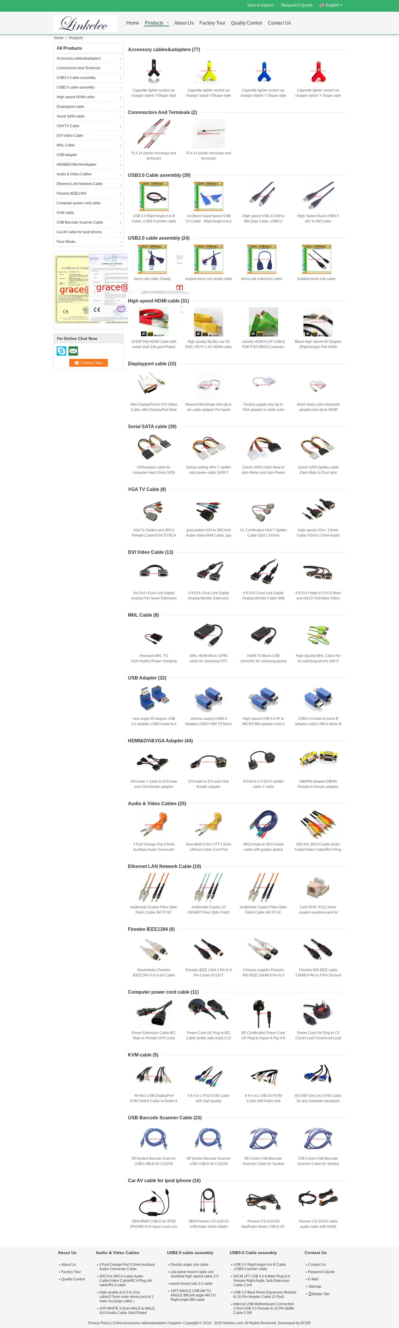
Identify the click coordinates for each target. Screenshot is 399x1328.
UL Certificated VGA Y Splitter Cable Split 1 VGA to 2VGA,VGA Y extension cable (263, 535)
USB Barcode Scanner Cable (80, 222)
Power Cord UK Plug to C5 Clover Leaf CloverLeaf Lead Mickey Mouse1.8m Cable (318, 1038)
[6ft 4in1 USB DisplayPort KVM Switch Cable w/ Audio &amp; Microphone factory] (153, 1076)
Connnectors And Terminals (78, 68)
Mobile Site (320, 1294)
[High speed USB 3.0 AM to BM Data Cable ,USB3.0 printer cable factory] (263, 196)
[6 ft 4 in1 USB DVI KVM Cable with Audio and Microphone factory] (263, 1076)
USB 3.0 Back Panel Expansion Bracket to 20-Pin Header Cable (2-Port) (264, 1294)
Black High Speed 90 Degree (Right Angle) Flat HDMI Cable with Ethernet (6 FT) (318, 347)
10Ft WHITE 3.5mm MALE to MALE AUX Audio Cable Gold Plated (127, 1310)
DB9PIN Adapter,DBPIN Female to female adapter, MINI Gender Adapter (318, 786)
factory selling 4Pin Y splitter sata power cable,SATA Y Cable (208, 472)
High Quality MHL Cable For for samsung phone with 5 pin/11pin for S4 (318, 661)
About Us (184, 23)
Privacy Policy (99, 1323)
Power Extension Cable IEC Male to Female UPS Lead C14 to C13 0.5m (154, 1038)
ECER (306, 1323)
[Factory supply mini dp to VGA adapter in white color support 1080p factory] (263, 385)
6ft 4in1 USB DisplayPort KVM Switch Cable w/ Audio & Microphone (153, 1101)
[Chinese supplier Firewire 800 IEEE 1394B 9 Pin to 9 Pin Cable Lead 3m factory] (263, 950)
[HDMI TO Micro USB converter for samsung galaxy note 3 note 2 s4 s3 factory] (263, 636)
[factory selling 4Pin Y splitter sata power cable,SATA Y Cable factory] (208, 447)
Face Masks (66, 242)
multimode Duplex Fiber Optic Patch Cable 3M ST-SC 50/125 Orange (263, 912)
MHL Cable (66, 145)
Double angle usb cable (190, 1265)
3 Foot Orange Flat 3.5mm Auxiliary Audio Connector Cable (153, 849)
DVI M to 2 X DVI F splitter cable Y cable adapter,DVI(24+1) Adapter (263, 786)
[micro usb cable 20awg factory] (152, 259)
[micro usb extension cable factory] (261, 259)
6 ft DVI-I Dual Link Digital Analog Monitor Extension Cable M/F (208, 598)
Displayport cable (70, 107)
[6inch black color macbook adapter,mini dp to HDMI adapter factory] (318, 385)
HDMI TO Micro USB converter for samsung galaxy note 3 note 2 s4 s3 (263, 661)
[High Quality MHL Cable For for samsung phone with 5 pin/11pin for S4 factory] (318, 636)
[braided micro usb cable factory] (316, 259)
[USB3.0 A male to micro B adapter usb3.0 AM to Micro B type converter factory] (318, 699)
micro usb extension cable (261, 279)
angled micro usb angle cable (208, 279)
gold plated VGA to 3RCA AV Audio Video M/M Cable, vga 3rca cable (208, 535)
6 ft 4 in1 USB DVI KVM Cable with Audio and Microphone (263, 1101)
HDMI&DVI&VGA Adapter (76, 164)
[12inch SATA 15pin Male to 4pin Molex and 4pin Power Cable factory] (263, 447)
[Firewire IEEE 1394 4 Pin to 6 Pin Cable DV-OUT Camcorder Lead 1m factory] (208, 950)
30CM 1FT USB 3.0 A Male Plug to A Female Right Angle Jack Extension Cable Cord (261, 1280)
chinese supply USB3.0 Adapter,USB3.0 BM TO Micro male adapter (208, 724)
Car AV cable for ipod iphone (79, 232)
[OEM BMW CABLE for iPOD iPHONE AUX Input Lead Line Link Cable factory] (153, 1201)
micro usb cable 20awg (152, 279)
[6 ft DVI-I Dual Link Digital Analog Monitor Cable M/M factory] (263, 573)
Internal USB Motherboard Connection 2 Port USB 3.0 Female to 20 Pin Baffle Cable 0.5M (263, 1308)
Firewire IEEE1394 (71, 193)
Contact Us (279, 23)
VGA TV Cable (68, 126)
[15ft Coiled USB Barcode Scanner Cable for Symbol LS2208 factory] (318, 1139)
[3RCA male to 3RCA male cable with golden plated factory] (263, 824)
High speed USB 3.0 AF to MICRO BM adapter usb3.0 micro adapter (263, 724)
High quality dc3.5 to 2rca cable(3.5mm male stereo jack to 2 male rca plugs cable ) (126, 1296)
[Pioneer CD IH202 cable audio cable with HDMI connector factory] (318, 1201)
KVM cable (65, 213)
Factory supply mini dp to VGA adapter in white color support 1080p (263, 409)
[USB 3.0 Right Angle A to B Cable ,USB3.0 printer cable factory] (153, 196)
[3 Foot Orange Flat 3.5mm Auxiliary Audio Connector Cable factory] (153, 824)
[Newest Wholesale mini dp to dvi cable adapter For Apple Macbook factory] (208, 385)
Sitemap (314, 1286)
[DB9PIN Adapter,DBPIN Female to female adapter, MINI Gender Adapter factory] (318, 762)
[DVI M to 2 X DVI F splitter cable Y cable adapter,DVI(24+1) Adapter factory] (263, 762)
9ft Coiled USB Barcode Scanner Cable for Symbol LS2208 (263, 1163)
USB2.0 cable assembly (76, 87)
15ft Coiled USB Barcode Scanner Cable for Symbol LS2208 (318, 1163)
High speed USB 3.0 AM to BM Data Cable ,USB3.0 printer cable (263, 221)
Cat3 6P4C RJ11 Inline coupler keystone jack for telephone (318, 912)
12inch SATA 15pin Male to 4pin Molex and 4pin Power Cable (263, 472)
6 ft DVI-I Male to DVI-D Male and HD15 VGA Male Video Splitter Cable (318, 598)
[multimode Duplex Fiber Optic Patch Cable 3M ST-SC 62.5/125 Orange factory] (153, 887)
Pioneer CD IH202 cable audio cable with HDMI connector (318, 1226)
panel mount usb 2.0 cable (192, 1284)
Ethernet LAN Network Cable (80, 184)
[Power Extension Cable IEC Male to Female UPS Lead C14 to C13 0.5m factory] (153, 1013)
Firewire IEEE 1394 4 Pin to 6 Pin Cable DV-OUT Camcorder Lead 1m (208, 975)
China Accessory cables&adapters (140, 1323)
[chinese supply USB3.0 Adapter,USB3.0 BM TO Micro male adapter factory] (208, 699)
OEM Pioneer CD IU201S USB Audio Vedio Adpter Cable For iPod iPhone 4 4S (208, 1226)
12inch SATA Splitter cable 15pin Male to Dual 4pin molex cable (318, 472)
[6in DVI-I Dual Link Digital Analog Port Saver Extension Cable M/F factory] (153, 573)
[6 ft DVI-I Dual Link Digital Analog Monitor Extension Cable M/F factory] (208, 573)
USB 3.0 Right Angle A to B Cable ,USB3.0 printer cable (259, 1267)
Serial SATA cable (71, 116)
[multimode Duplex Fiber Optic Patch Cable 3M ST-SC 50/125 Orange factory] (263, 887)
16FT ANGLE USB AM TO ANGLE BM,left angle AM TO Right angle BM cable (193, 1295)
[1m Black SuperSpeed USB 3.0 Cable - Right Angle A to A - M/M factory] (208, 196)
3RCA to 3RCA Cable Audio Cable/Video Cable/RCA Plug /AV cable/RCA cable (318, 849)
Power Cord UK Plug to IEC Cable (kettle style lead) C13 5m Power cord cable (208, 1038)
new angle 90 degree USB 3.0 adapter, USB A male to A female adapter (153, 724)
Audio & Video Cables (74, 174)
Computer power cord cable (79, 203)
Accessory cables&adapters (79, 58)
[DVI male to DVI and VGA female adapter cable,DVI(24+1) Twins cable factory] (208, 762)
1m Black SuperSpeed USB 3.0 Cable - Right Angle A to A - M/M (208, 221)
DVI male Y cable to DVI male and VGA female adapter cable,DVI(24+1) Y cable (154, 786)
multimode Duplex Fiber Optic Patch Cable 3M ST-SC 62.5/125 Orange (153, 912)
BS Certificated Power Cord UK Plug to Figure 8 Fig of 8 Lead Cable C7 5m (263, 1038)
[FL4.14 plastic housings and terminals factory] (153, 133)
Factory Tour (212, 23)
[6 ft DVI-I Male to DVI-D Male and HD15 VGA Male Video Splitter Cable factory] (318, 573)
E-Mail (313, 1279)
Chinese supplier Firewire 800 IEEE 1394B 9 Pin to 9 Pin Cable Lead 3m (263, 975)
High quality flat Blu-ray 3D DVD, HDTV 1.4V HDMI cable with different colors (208, 347)
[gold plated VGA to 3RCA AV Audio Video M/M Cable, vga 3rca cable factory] (208, 510)
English (332, 5)
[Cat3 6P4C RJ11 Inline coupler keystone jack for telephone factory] (318, 887)
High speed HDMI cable (76, 97)
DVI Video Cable (70, 136)
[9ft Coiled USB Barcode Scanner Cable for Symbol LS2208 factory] (263, 1139)
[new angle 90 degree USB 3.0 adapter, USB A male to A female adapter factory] (153, 699)
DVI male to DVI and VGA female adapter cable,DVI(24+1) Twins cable (208, 786)
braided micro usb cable (316, 279)
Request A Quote (297, 5)
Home (132, 23)
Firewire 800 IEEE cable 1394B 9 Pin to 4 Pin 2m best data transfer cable (318, 975)
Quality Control (246, 23)
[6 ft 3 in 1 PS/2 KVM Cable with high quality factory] (208, 1076)
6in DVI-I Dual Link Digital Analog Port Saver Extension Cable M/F (154, 598)
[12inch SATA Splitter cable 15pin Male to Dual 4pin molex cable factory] (318, 447)
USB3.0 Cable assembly (76, 78)
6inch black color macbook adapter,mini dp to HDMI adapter (318, 409)
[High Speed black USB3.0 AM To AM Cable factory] (318, 196)
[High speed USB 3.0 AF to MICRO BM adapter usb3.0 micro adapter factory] (263, 699)
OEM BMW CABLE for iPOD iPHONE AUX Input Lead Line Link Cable (153, 1226)
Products (154, 23)
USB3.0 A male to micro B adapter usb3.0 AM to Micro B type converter (318, 724)
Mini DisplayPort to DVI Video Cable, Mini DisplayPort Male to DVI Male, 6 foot (154, 409)
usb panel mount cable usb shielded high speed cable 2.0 (194, 1274)
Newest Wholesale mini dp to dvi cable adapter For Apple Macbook (208, 409)
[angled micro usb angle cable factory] (208, 259)
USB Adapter (67, 155)
